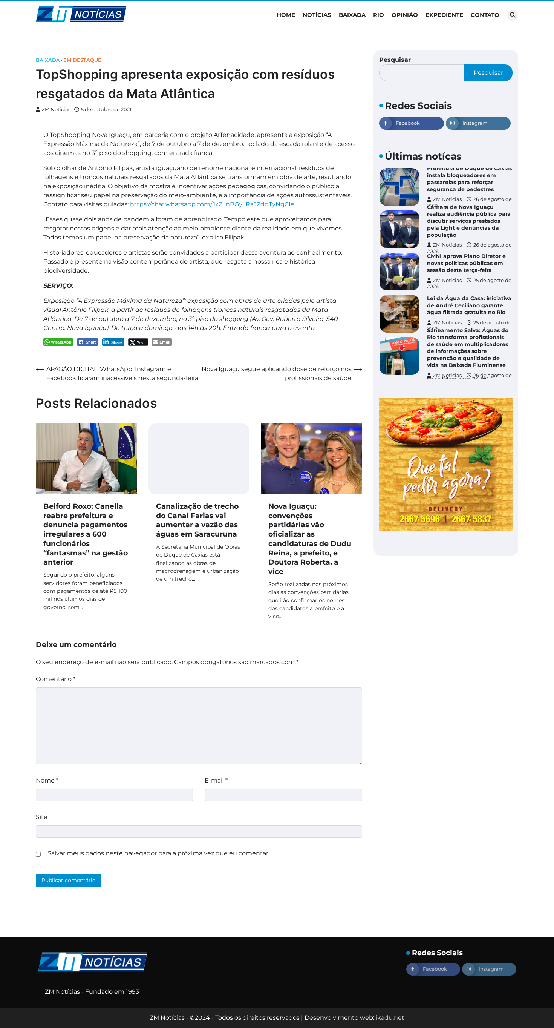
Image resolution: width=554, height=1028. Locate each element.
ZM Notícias (56, 109)
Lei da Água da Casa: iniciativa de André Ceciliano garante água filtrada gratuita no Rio (469, 305)
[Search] (512, 15)
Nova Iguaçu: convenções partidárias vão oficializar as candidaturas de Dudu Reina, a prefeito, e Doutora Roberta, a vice (309, 539)
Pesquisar (395, 59)
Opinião (405, 14)
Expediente (444, 14)
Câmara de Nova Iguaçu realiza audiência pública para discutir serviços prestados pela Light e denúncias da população (469, 221)
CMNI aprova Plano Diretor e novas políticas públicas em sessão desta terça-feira (466, 263)
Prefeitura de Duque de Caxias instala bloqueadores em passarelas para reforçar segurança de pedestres (469, 179)
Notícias (317, 14)
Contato (485, 14)
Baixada (352, 14)
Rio (378, 14)
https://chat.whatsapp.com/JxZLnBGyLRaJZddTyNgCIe (212, 204)
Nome (47, 780)
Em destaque (82, 60)
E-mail (216, 780)
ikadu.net (390, 1017)
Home (286, 14)
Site (41, 817)
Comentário (55, 679)
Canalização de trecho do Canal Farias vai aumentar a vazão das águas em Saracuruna (197, 520)
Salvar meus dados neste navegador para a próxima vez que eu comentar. (158, 853)
